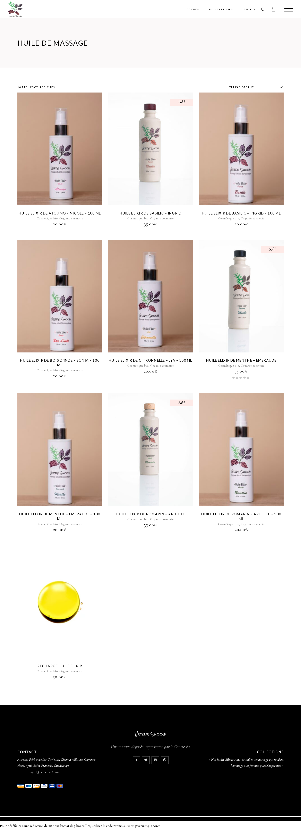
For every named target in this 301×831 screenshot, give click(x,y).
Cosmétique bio (47, 218)
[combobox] (255, 87)
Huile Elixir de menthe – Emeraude (241, 360)
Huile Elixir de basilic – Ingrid (151, 213)
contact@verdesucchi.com (44, 772)
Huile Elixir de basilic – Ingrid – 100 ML (241, 213)
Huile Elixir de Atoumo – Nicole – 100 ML (60, 213)
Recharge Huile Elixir (59, 666)
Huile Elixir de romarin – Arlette (150, 514)
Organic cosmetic (71, 218)
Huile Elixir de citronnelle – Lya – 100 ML (150, 360)
